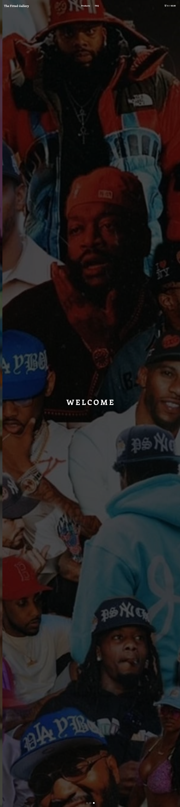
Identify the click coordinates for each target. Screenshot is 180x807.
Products (85, 5)
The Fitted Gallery (16, 6)
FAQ (97, 5)
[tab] (87, 803)
